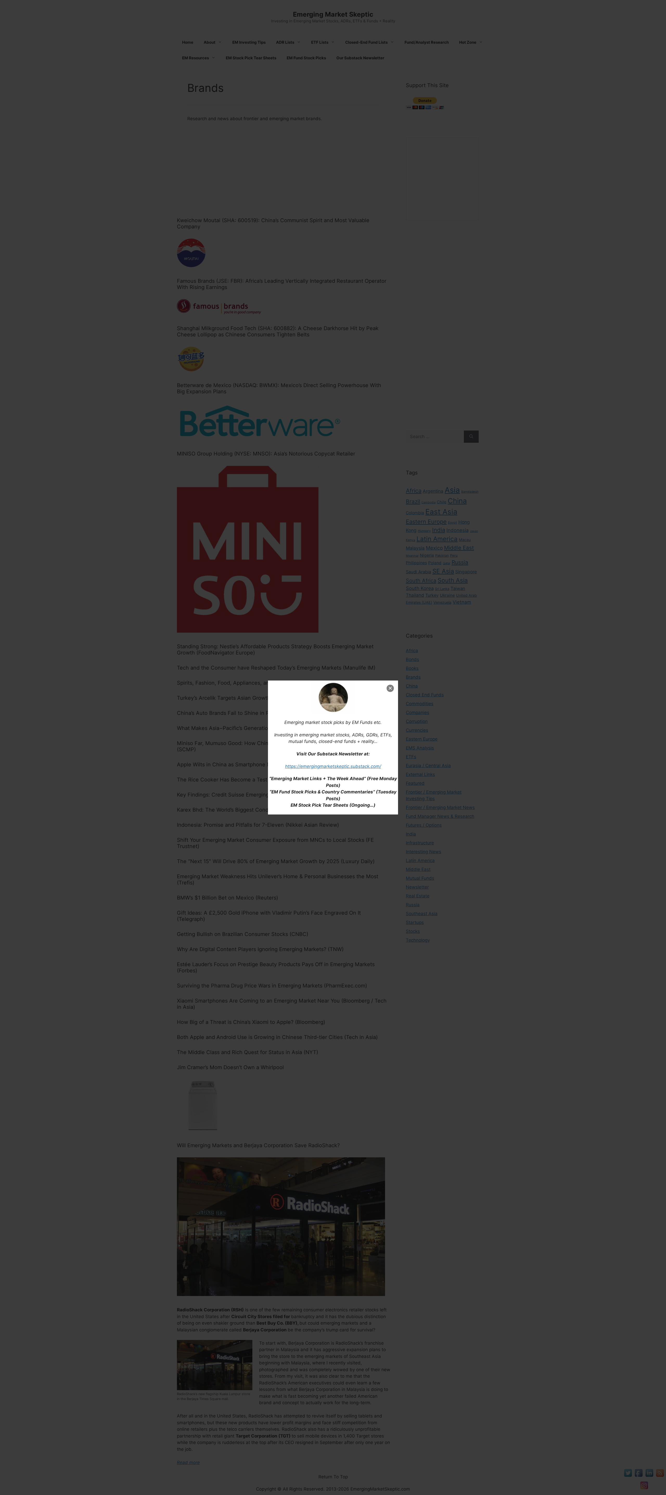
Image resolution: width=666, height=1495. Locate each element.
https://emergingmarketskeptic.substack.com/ (333, 766)
